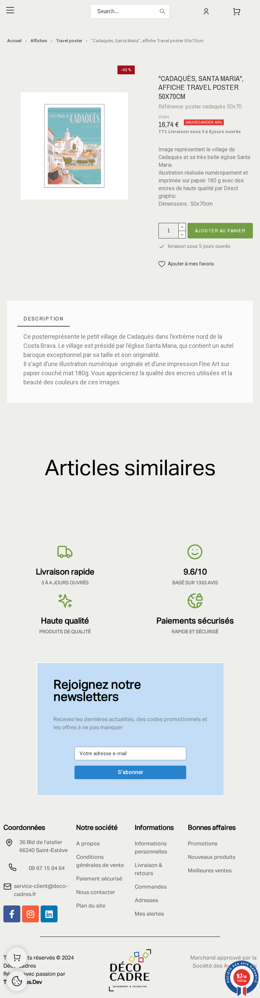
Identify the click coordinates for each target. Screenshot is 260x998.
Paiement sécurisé (99, 879)
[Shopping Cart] (17, 957)
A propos (88, 844)
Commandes (151, 887)
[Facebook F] (11, 913)
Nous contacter (95, 892)
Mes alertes (149, 914)
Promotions (202, 844)
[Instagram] (30, 913)
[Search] (162, 11)
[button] (186, 263)
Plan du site (90, 906)
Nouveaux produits (211, 857)
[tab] (43, 319)
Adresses (146, 900)
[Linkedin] (49, 913)
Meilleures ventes (210, 871)
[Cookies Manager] (17, 981)
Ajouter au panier (220, 230)
